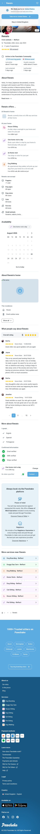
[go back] (2, 3)
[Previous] (9, 415)
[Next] (31, 415)
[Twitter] (8, 817)
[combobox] (20, 227)
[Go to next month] (32, 233)
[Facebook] (3, 817)
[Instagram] (13, 817)
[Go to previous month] (28, 233)
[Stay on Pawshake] (23, 474)
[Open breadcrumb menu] (7, 612)
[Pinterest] (17, 817)
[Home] (2, 612)
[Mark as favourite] (37, 3)
